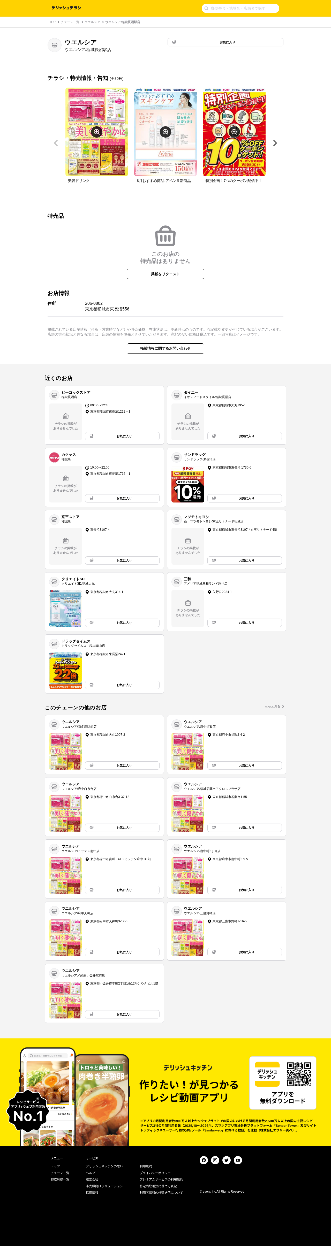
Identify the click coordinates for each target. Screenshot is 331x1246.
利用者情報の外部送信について (161, 1192)
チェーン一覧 (70, 22)
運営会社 (92, 1179)
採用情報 (92, 1192)
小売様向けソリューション (104, 1186)
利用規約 (146, 1166)
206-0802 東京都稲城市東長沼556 (107, 306)
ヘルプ (90, 1173)
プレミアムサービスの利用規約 (161, 1179)
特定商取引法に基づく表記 (158, 1186)
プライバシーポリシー (155, 1173)
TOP (52, 22)
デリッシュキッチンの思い (104, 1166)
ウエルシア (92, 22)
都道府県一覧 (60, 1179)
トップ (55, 1166)
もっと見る (272, 706)
